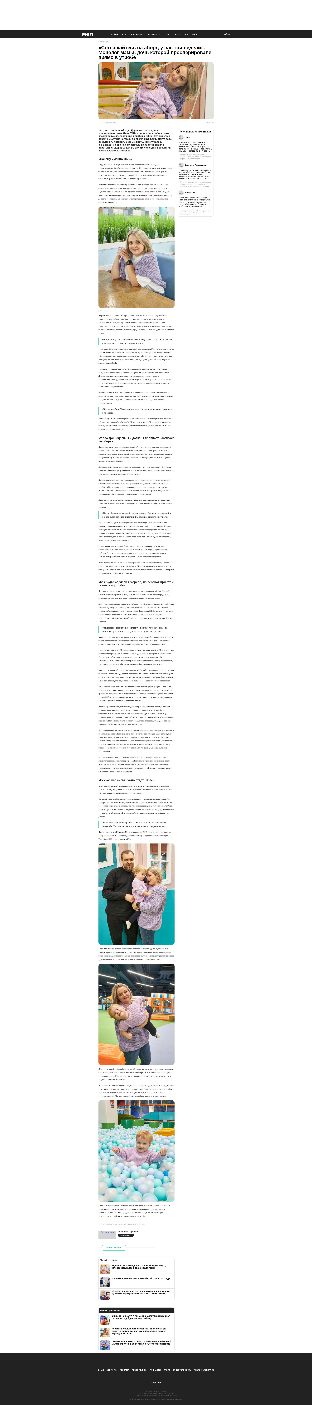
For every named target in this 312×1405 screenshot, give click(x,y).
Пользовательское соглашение (156, 1391)
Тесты (165, 34)
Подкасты (155, 1370)
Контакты (112, 1370)
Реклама (124, 1370)
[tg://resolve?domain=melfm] (136, 1361)
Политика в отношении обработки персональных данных (157, 1395)
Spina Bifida (164, 147)
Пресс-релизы (139, 1370)
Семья (114, 34)
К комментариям (114, 1248)
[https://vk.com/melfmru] (149, 1361)
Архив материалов (204, 1370)
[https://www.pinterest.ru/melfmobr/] (163, 1361)
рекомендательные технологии (171, 1399)
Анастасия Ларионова (129, 1232)
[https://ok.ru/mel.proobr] (169, 1361)
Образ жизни (136, 34)
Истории (104, 42)
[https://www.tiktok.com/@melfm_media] (156, 1361)
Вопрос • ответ (180, 34)
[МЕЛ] (87, 34)
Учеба (123, 34)
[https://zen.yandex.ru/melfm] (143, 1361)
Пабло (167, 1370)
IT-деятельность (182, 1370)
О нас (101, 1370)
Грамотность (153, 34)
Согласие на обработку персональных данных (157, 1393)
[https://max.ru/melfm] (176, 1361)
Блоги (194, 34)
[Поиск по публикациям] (218, 34)
